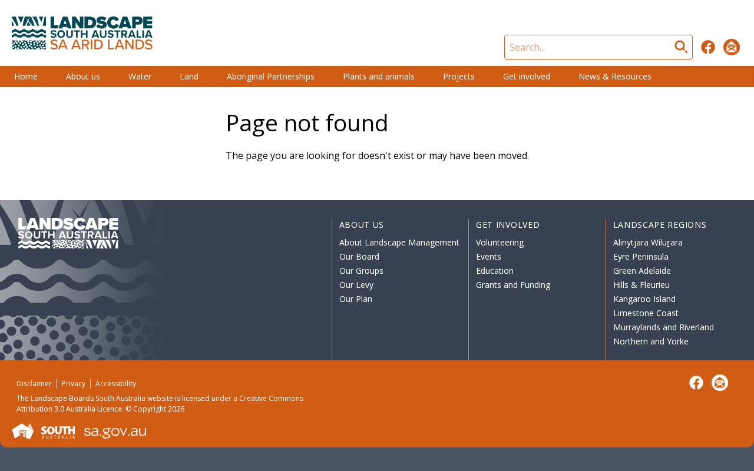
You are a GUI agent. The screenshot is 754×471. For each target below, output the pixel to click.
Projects (459, 76)
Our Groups (361, 270)
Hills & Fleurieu (641, 284)
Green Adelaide (642, 270)
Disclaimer (34, 384)
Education (495, 270)
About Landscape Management (399, 242)
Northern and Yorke (651, 341)
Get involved (526, 76)
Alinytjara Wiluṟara (648, 242)
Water (139, 76)
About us (83, 76)
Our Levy (356, 284)
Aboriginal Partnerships (271, 76)
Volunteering (500, 242)
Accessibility (115, 384)
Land (189, 76)
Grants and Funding (513, 284)
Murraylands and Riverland (663, 327)
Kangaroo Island (644, 298)
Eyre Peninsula (641, 256)
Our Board (359, 256)
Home (26, 76)
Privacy (73, 384)
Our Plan (355, 298)
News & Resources (615, 76)
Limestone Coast (646, 313)
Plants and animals (379, 76)
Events (488, 256)
